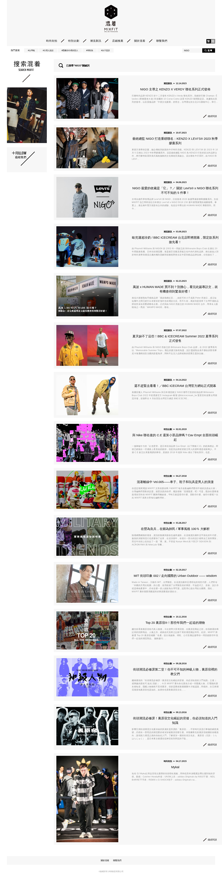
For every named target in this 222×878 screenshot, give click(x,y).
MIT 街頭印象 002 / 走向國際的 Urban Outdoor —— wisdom (175, 576)
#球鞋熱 (89, 50)
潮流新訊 (95, 40)
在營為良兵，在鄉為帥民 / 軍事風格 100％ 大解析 (175, 529)
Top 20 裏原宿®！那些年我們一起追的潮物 (175, 622)
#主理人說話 (48, 50)
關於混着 (139, 40)
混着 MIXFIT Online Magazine (111, 18)
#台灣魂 (31, 50)
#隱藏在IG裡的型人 (70, 50)
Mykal (175, 767)
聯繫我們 (161, 40)
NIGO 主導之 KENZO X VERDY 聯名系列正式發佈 (175, 89)
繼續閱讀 (212, 116)
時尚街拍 (51, 40)
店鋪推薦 (117, 40)
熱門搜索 (15, 50)
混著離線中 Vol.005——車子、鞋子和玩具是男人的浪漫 (175, 482)
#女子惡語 (105, 50)
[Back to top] (210, 865)
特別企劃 (73, 40)
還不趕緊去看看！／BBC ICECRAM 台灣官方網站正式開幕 (175, 386)
